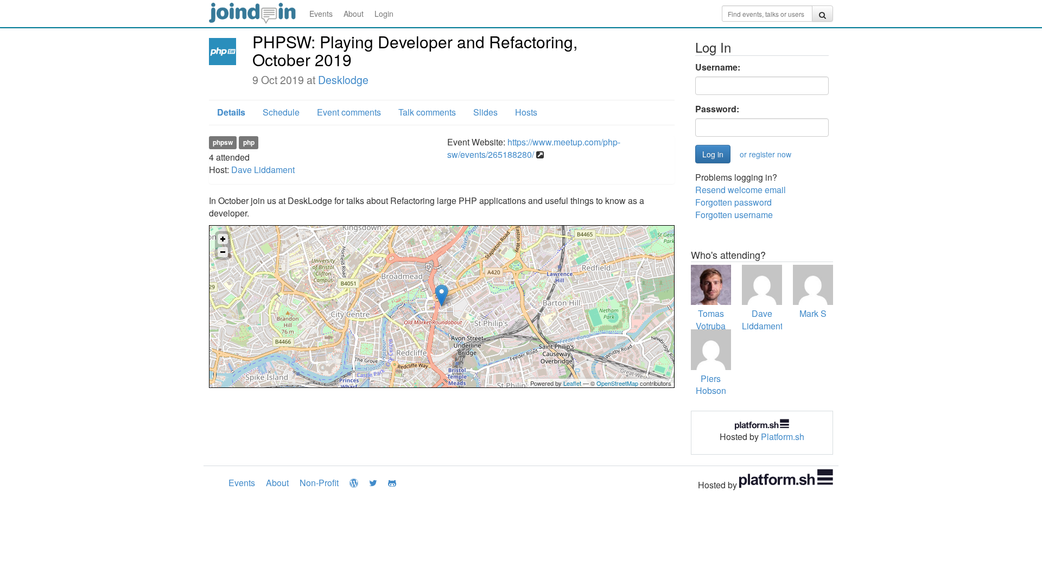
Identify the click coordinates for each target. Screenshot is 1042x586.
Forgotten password (733, 202)
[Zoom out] (223, 252)
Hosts (526, 112)
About (354, 13)
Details (231, 112)
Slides (485, 112)
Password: (717, 109)
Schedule (281, 112)
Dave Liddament (263, 169)
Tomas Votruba (711, 319)
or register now (765, 154)
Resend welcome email (740, 189)
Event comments (349, 112)
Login (383, 13)
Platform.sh (782, 436)
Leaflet (572, 383)
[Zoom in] (223, 239)
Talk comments (427, 112)
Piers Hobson (711, 384)
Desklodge (343, 79)
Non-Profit (319, 482)
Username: (717, 67)
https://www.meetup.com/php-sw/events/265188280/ (533, 148)
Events (321, 13)
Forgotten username (734, 214)
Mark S (813, 313)
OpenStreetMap (617, 383)
